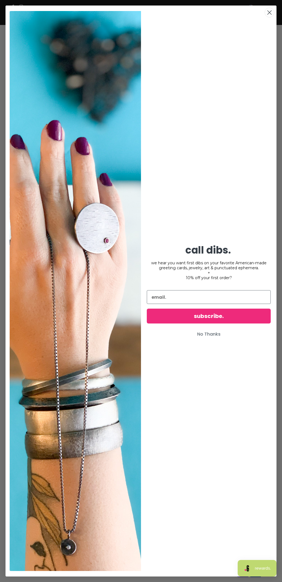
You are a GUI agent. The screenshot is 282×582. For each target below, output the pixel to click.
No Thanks (209, 334)
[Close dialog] (269, 12)
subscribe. (209, 316)
